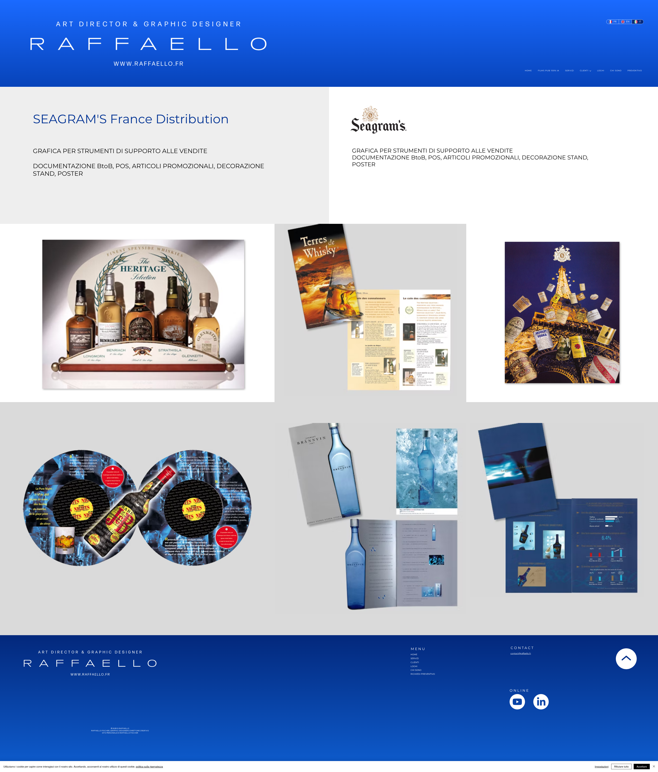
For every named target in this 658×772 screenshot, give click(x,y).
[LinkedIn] (541, 701)
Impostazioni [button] (601, 766)
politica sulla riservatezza (149, 766)
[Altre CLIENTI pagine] (590, 71)
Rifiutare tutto (621, 766)
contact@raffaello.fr (520, 653)
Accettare (642, 766)
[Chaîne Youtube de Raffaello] (517, 701)
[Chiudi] (654, 766)
